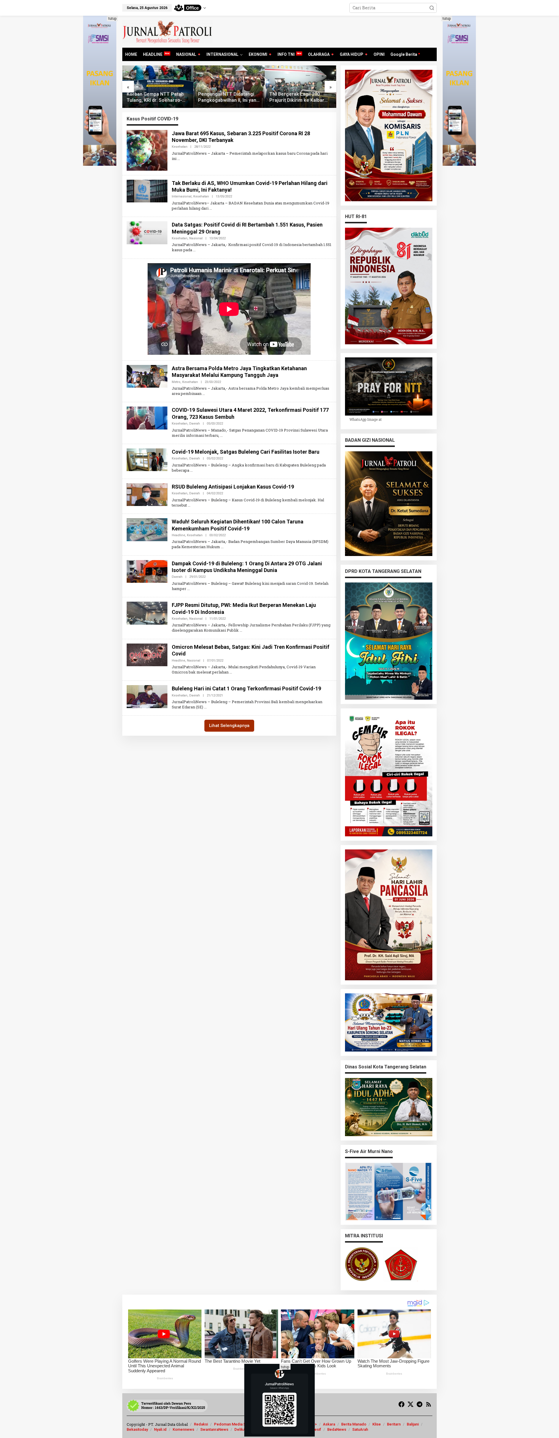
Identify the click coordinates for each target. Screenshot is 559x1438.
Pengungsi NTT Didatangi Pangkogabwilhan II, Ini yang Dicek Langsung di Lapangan (157, 97)
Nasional (196, 238)
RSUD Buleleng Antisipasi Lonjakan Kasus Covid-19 (233, 487)
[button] (432, 8)
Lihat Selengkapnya (229, 725)
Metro (176, 382)
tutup (112, 18)
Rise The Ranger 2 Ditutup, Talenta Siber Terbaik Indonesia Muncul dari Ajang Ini (300, 97)
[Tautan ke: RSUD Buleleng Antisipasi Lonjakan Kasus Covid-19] (147, 494)
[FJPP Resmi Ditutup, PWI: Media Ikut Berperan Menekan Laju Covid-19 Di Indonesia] (241, 630)
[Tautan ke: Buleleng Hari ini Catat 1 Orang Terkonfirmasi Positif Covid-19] (147, 696)
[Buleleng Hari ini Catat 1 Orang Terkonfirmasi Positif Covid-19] (205, 707)
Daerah (194, 423)
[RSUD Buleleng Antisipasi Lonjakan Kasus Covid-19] (189, 505)
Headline (178, 535)
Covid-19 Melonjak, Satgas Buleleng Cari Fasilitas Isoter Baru (245, 452)
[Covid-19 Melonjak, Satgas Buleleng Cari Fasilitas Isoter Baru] (191, 470)
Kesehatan (179, 147)
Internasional (182, 196)
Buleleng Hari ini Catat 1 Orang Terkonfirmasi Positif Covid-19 (246, 688)
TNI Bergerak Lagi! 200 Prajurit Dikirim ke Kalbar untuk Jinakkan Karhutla (225, 97)
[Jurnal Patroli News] (167, 31)
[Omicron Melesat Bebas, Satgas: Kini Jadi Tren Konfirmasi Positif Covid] (230, 672)
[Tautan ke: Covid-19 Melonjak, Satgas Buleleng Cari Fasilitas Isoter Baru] (147, 459)
